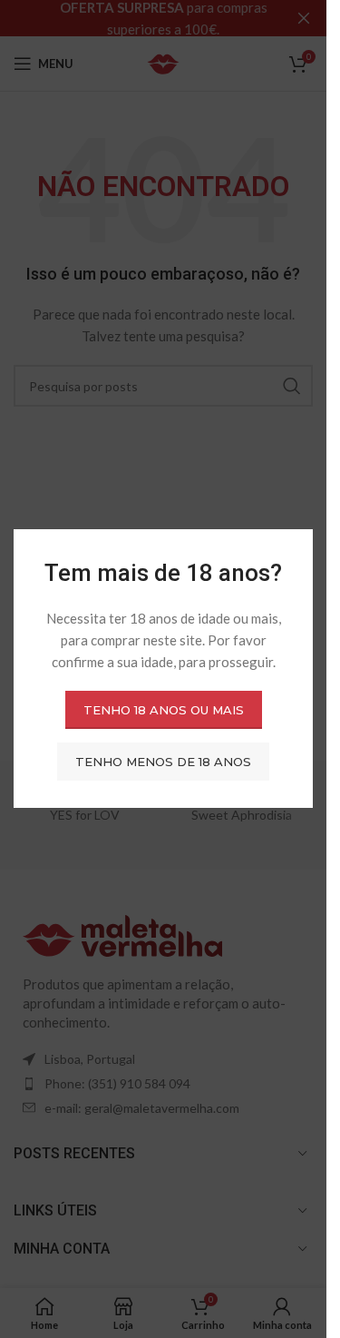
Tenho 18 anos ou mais (163, 710)
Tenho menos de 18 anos (163, 761)
